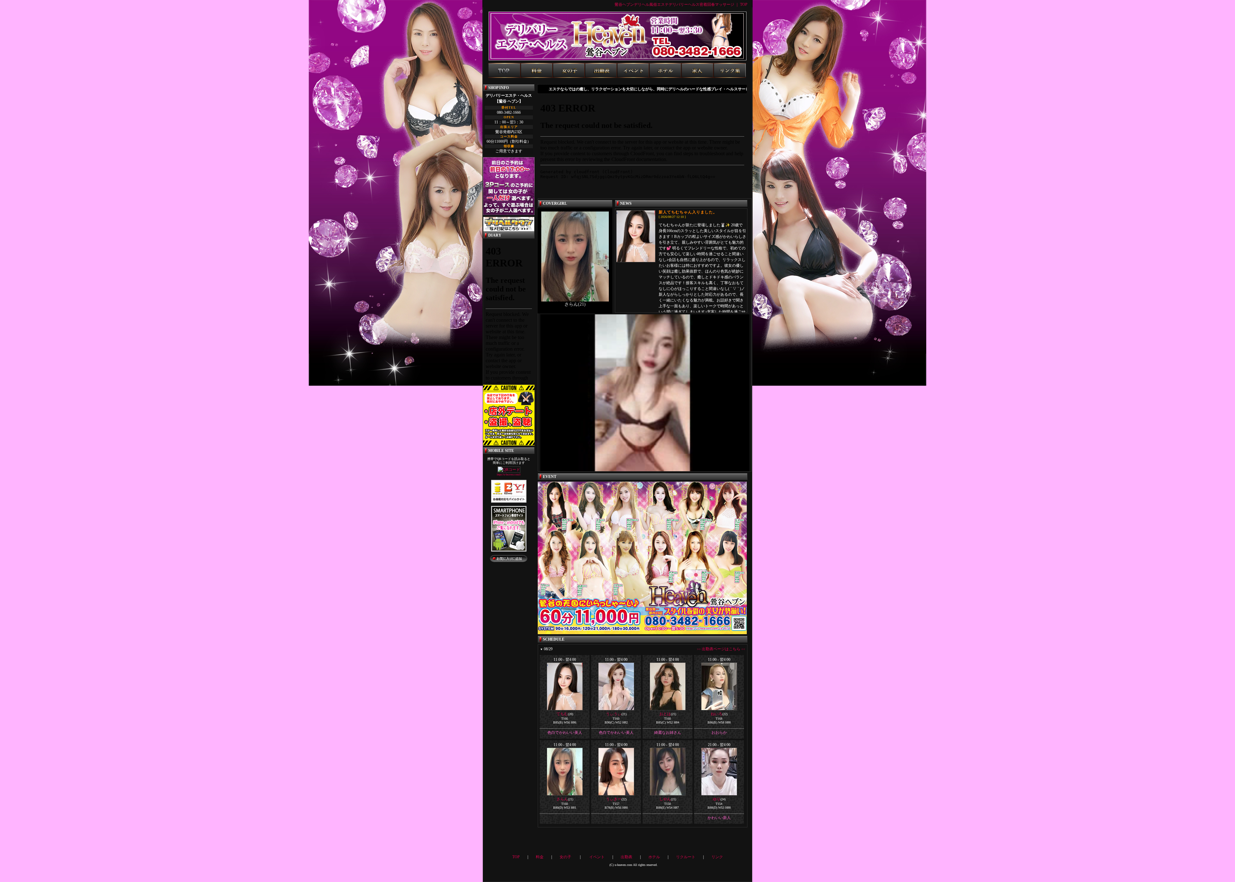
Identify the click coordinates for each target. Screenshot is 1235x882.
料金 (540, 857)
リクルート (685, 857)
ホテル (654, 857)
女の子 (565, 857)
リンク (717, 857)
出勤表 (626, 857)
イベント (597, 857)
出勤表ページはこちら (721, 649)
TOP (516, 857)
